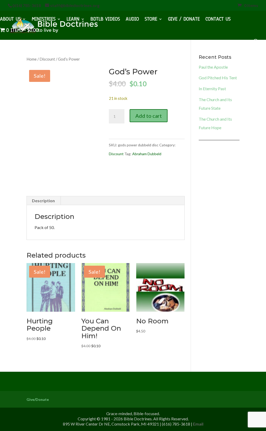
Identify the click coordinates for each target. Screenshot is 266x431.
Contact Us (218, 19)
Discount (47, 59)
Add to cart (148, 116)
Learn (72, 19)
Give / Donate (184, 19)
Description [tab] (43, 200)
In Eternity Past (212, 88)
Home (31, 59)
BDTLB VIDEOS (105, 19)
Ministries (44, 19)
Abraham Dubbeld (146, 154)
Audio (132, 19)
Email (198, 423)
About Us (10, 19)
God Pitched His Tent (218, 77)
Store (151, 19)
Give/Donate (37, 399)
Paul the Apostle (213, 66)
